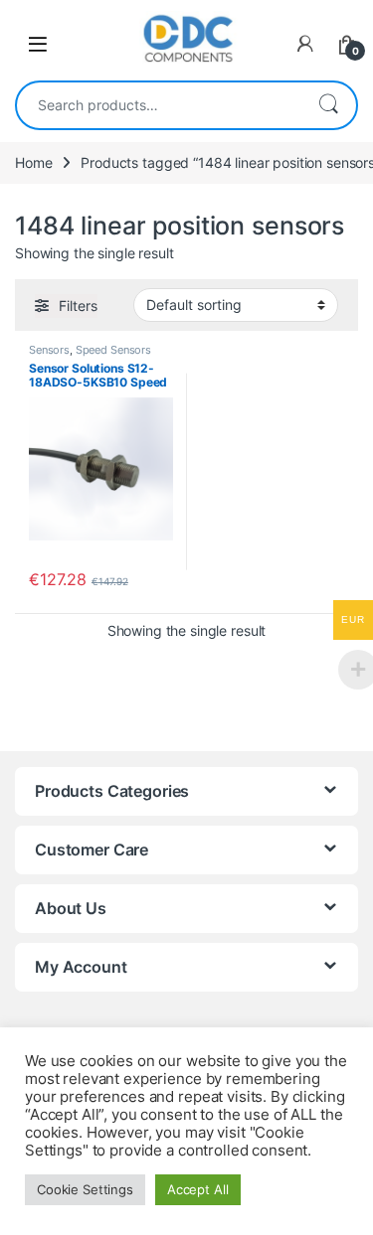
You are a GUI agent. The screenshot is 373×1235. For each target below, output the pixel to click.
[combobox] (158, 105)
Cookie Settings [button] (85, 1189)
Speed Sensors (113, 350)
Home (33, 162)
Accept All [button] (198, 1189)
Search (328, 105)
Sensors (49, 350)
